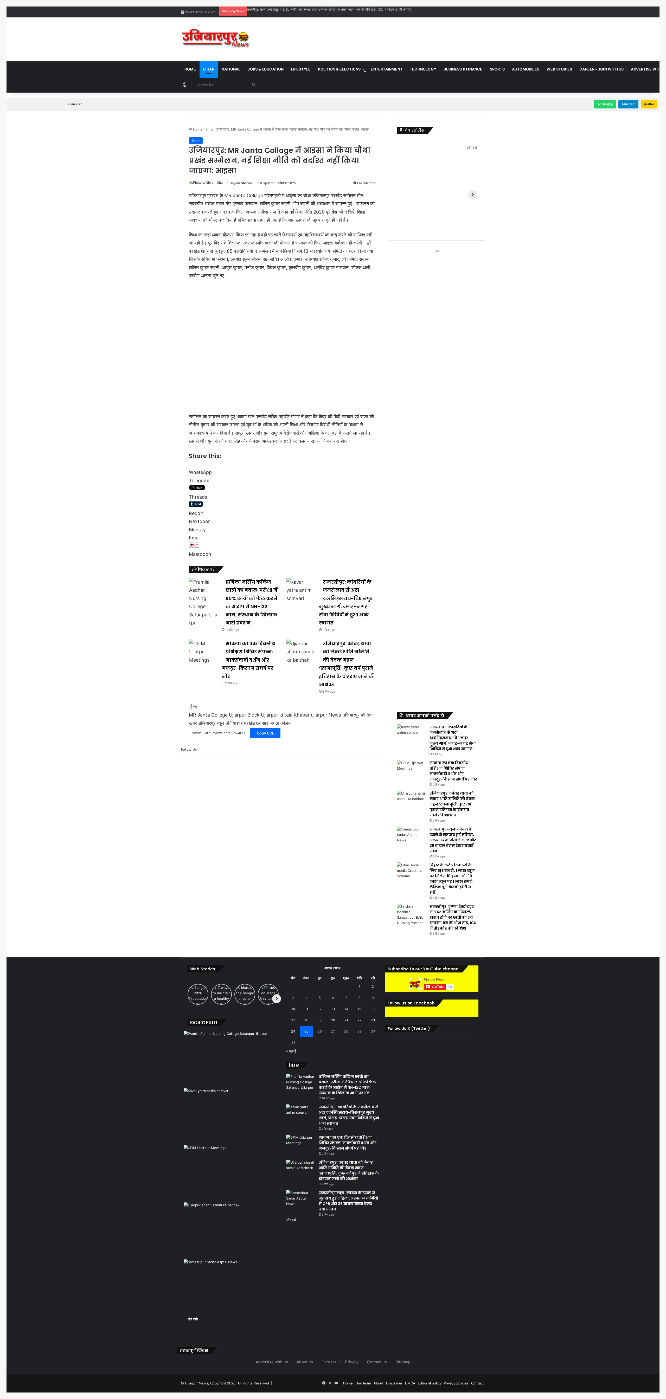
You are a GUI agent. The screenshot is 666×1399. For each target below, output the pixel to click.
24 (293, 1031)
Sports (497, 69)
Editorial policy (429, 1383)
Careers (329, 1361)
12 (320, 1009)
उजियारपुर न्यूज (211, 723)
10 (293, 1009)
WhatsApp (605, 104)
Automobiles (525, 69)
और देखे (472, 148)
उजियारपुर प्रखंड (240, 723)
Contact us (377, 1361)
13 (333, 1009)
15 (359, 1009)
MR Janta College (208, 715)
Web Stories (559, 69)
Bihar (208, 69)
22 (359, 1020)
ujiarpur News (326, 715)
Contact (477, 1383)
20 (333, 1020)
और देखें (193, 1319)
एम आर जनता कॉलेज (273, 723)
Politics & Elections (339, 69)
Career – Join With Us (601, 69)
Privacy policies (456, 1383)
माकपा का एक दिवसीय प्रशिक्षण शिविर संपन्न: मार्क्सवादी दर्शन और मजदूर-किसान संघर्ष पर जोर (249, 660)
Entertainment (386, 69)
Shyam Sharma (241, 183)
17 (293, 1020)
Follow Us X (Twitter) (409, 1028)
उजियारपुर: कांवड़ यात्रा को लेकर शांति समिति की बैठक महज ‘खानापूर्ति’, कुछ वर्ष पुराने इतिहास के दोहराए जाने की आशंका (452, 804)
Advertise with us (272, 1361)
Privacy (351, 1361)
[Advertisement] (385, 34)
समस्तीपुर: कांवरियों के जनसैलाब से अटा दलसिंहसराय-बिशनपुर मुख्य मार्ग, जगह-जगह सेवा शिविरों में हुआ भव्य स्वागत (453, 737)
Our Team (363, 1383)
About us (305, 1361)
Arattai (649, 104)
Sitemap (403, 1361)
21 (346, 1020)
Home (190, 69)
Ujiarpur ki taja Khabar (285, 715)
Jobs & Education (266, 69)
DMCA (410, 1383)
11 (306, 1009)
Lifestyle (301, 69)
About (378, 1383)
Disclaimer (394, 1383)
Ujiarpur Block (244, 715)
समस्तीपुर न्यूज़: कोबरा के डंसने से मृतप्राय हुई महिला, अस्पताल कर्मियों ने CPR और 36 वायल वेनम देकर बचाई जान (453, 840)
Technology (423, 69)
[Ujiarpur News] (216, 39)
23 (373, 1020)
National (231, 69)
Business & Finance (463, 69)
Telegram (628, 104)
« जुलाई (291, 1051)
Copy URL (265, 733)
